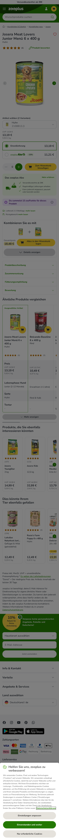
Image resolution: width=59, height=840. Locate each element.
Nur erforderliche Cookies (29, 833)
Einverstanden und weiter (29, 824)
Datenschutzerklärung (46, 808)
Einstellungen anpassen (29, 815)
